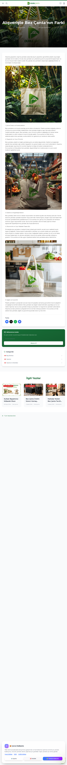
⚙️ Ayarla (14, 758)
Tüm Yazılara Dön (10, 416)
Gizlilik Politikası (22, 754)
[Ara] (6, 3)
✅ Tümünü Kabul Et (53, 758)
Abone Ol (33, 343)
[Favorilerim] (60, 3)
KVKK (15, 754)
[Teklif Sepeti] (64, 3)
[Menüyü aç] (3, 3)
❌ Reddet (33, 758)
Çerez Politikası (8, 754)
